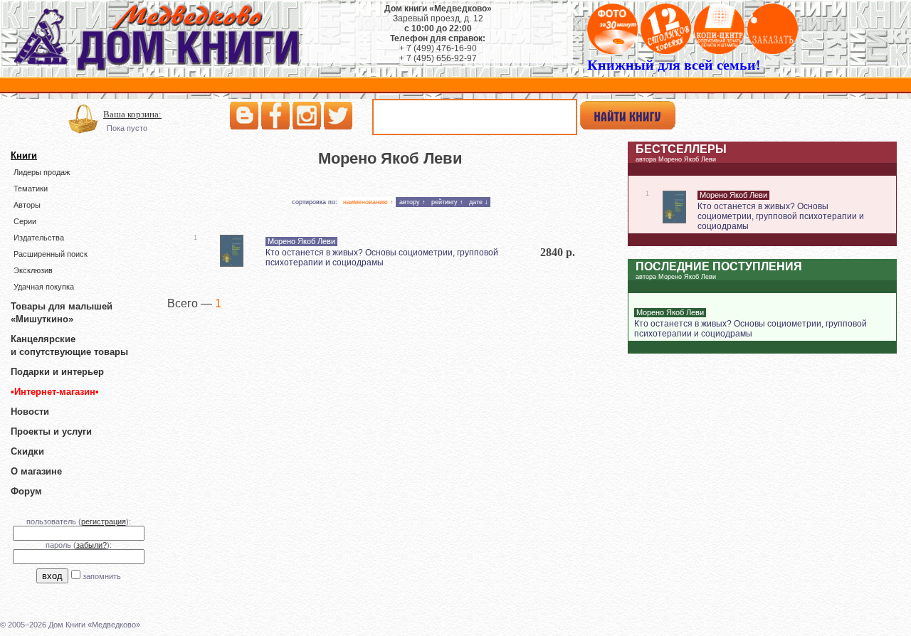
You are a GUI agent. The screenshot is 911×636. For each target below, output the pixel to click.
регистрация (103, 521)
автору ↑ (412, 202)
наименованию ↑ (368, 202)
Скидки (27, 451)
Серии (25, 221)
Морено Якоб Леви (301, 241)
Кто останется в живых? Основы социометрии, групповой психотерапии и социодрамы (381, 257)
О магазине (36, 471)
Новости (30, 411)
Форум (26, 491)
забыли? (91, 545)
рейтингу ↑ (447, 202)
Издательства (39, 237)
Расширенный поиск (51, 254)
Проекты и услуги (51, 431)
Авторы (27, 205)
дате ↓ (478, 202)
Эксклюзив (33, 270)
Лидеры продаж (42, 172)
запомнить (102, 576)
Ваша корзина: (132, 114)
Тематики (31, 188)
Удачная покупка (44, 286)
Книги (24, 155)
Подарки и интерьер (57, 371)
